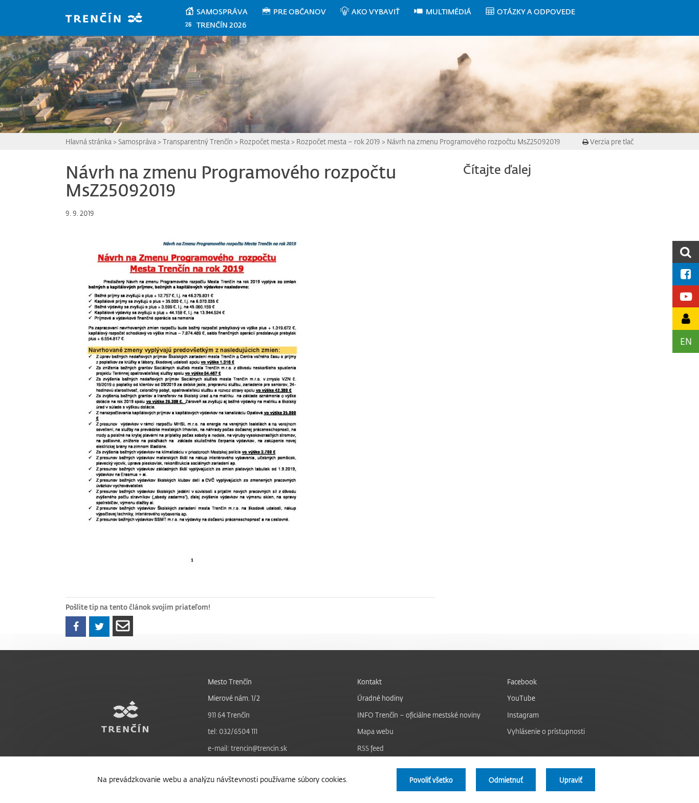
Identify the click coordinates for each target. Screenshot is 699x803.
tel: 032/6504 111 (232, 731)
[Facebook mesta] (685, 274)
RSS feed (370, 748)
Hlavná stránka (88, 141)
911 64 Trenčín (229, 714)
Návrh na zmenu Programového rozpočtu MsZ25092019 (473, 141)
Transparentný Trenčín (198, 141)
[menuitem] (222, 12)
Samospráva (137, 141)
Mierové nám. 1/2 (234, 698)
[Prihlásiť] (685, 318)
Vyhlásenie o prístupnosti (546, 731)
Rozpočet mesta (264, 141)
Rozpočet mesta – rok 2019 (338, 141)
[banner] (108, 18)
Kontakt (369, 681)
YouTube (521, 698)
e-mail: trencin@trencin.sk (247, 748)
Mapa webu (375, 731)
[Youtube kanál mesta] (685, 296)
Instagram (523, 714)
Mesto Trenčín (230, 681)
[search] (685, 252)
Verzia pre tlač (611, 141)
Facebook (522, 681)
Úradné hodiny (380, 698)
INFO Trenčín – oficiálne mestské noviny (418, 714)
